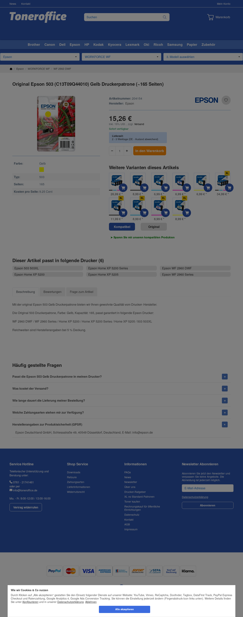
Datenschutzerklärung (70, 602)
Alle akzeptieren (124, 609)
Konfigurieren (30, 602)
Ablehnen (91, 602)
